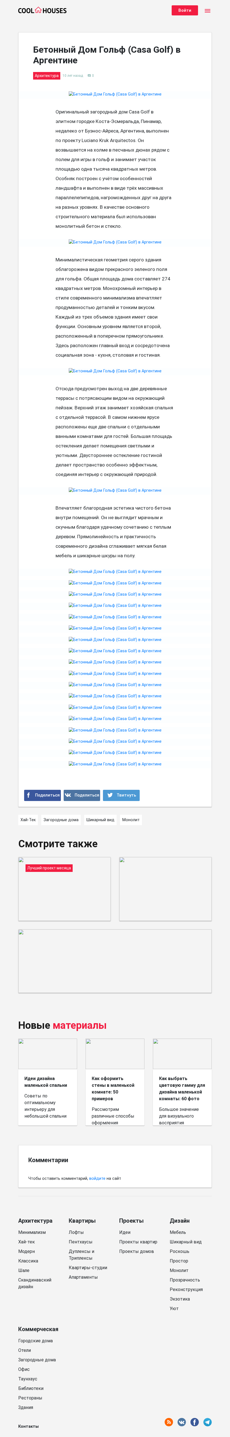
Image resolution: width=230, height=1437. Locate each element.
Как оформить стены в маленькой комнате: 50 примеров (113, 1088)
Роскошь (179, 1251)
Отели (24, 1350)
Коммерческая (38, 1329)
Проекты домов (136, 1251)
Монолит (179, 1270)
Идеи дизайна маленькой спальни (45, 1082)
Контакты (28, 1426)
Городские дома (35, 1340)
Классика (28, 1261)
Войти (184, 10)
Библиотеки (30, 1388)
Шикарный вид (186, 1242)
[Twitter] (121, 795)
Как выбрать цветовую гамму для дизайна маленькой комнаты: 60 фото (182, 1088)
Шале (23, 1270)
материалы (80, 1025)
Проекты (131, 1220)
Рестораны (30, 1398)
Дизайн (180, 1220)
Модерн (26, 1251)
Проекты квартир (138, 1242)
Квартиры (82, 1220)
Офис (24, 1369)
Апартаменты (83, 1277)
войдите (97, 1178)
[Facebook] (42, 795)
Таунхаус (27, 1379)
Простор (179, 1261)
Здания (25, 1407)
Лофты (76, 1232)
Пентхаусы (81, 1242)
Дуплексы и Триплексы (81, 1255)
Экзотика (180, 1299)
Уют (174, 1308)
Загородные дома (37, 1359)
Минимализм (32, 1232)
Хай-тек (26, 1242)
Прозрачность (185, 1280)
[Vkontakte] (82, 795)
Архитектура (35, 1220)
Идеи (124, 1232)
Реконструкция (186, 1289)
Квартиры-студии (88, 1267)
